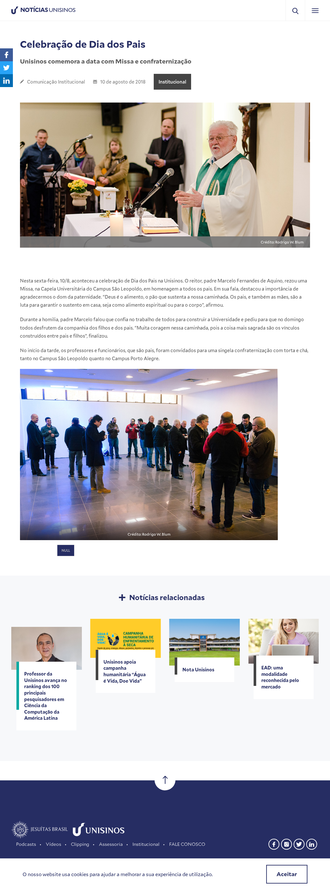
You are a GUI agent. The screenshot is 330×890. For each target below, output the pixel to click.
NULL (66, 550)
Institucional (172, 82)
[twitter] (299, 843)
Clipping (80, 844)
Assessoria (111, 844)
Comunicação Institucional (56, 82)
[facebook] (273, 843)
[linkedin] (311, 843)
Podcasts (26, 844)
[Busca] (295, 10)
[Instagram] (286, 843)
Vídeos (53, 844)
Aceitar (287, 874)
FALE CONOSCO (187, 844)
